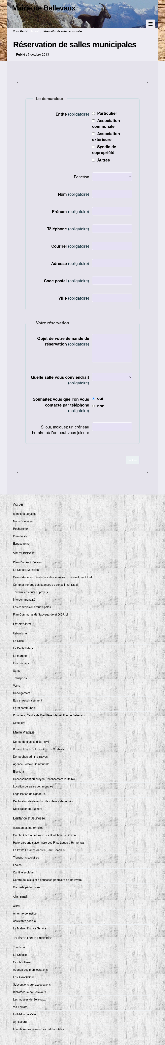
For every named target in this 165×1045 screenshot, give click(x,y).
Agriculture (20, 1022)
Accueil (35, 31)
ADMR (17, 906)
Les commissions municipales (32, 607)
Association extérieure (106, 136)
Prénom (70, 211)
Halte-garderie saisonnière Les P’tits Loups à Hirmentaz (48, 842)
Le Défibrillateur (23, 648)
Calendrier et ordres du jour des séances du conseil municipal (52, 577)
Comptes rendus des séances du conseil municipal (45, 585)
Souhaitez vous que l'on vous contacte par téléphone (61, 404)
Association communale (106, 123)
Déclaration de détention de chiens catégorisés (43, 801)
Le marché (20, 656)
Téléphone (68, 229)
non (100, 406)
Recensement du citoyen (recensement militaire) (44, 779)
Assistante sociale (24, 921)
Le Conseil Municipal (26, 570)
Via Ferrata (20, 1007)
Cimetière (19, 723)
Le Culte (18, 641)
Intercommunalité (24, 599)
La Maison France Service (29, 928)
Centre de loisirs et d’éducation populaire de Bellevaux (47, 880)
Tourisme (19, 947)
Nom (73, 194)
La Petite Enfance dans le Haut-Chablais (39, 850)
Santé (17, 670)
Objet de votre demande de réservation (63, 341)
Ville (73, 298)
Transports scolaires (26, 857)
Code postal (66, 280)
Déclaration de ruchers (27, 809)
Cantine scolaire (23, 872)
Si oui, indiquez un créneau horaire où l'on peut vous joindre (60, 430)
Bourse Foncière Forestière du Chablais (38, 749)
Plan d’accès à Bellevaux (29, 562)
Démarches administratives (30, 756)
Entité (72, 114)
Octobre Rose (22, 962)
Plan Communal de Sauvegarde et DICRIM (40, 614)
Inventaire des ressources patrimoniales (38, 1029)
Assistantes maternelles (28, 828)
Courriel (70, 246)
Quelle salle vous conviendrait (60, 380)
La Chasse (20, 955)
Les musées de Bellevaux (29, 999)
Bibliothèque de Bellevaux (29, 992)
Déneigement (21, 693)
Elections (19, 771)
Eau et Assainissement (27, 700)
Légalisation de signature (29, 794)
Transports (20, 678)
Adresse (70, 263)
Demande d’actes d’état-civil (31, 742)
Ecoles (17, 865)
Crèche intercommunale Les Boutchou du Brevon (44, 835)
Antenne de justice (25, 913)
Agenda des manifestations (30, 969)
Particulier (107, 113)
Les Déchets (21, 663)
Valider (132, 460)
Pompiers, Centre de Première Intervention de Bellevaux (49, 715)
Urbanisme (20, 633)
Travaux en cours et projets (30, 592)
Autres (103, 160)
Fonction (81, 177)
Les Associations (23, 977)
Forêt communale (24, 708)
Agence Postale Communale (31, 764)
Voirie (16, 685)
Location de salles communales (33, 786)
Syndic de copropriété (104, 149)
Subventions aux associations (32, 984)
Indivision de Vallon (25, 1014)
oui (100, 398)
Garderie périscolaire (26, 887)
